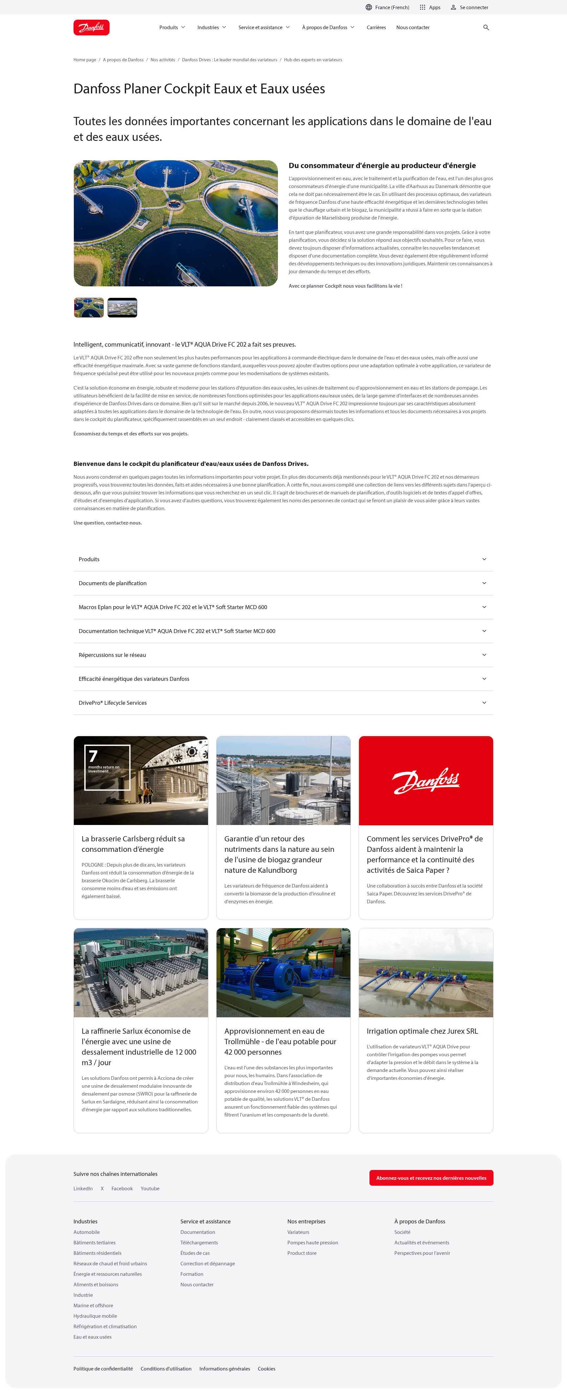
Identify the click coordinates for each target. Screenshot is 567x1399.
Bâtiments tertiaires (95, 1242)
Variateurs (298, 1232)
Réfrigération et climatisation (105, 1326)
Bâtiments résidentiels (97, 1253)
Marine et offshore (93, 1305)
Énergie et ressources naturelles (108, 1274)
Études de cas (195, 1253)
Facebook (122, 1188)
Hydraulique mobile (95, 1316)
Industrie (83, 1295)
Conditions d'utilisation (166, 1368)
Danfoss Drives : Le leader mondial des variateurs (229, 60)
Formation (191, 1274)
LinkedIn (83, 1188)
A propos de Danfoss (123, 60)
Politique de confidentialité (103, 1368)
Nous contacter (197, 1284)
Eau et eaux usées (93, 1336)
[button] (428, 7)
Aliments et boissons (96, 1284)
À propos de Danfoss (419, 1221)
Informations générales (225, 1368)
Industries (85, 1221)
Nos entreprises (306, 1221)
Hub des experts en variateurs (313, 60)
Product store (302, 1253)
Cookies (266, 1368)
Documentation (197, 1232)
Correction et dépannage (207, 1263)
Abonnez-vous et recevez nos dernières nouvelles (431, 1178)
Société (402, 1232)
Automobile (87, 1232)
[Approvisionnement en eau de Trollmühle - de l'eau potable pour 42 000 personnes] (284, 972)
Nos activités (163, 60)
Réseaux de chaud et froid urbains (110, 1263)
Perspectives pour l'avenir (422, 1253)
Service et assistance (205, 1221)
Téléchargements (199, 1242)
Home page (85, 60)
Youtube (150, 1188)
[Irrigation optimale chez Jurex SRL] (426, 972)
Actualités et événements (421, 1242)
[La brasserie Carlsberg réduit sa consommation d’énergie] (141, 780)
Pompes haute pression (312, 1242)
